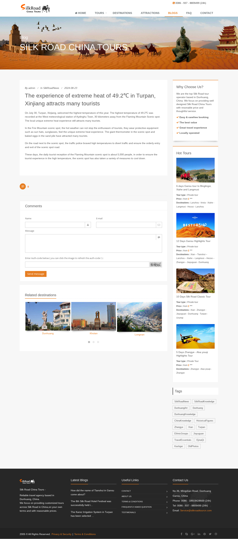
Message (29, 230)
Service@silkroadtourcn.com (196, 510)
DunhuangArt (180, 408)
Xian (190, 427)
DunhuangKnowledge (184, 414)
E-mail (99, 218)
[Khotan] (93, 316)
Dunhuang (48, 333)
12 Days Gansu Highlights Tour (193, 241)
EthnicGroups (181, 433)
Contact (126, 491)
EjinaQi (200, 440)
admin (31, 88)
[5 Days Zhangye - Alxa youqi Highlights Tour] (195, 336)
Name (28, 218)
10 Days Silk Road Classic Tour (193, 296)
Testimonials (129, 512)
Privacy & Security (61, 534)
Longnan (139, 334)
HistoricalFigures (204, 420)
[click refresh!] (155, 264)
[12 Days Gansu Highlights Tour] (195, 225)
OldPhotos (193, 446)
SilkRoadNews (51, 88)
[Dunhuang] (47, 316)
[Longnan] (139, 317)
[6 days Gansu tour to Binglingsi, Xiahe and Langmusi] (195, 170)
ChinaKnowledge (182, 420)
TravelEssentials (182, 440)
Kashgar (178, 446)
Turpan (201, 427)
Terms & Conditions (132, 502)
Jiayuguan (198, 433)
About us (126, 496)
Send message (35, 274)
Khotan (94, 333)
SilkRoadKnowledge (204, 401)
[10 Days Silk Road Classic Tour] (195, 281)
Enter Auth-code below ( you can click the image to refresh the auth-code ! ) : (64, 258)
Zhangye (178, 427)
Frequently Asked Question (137, 507)
